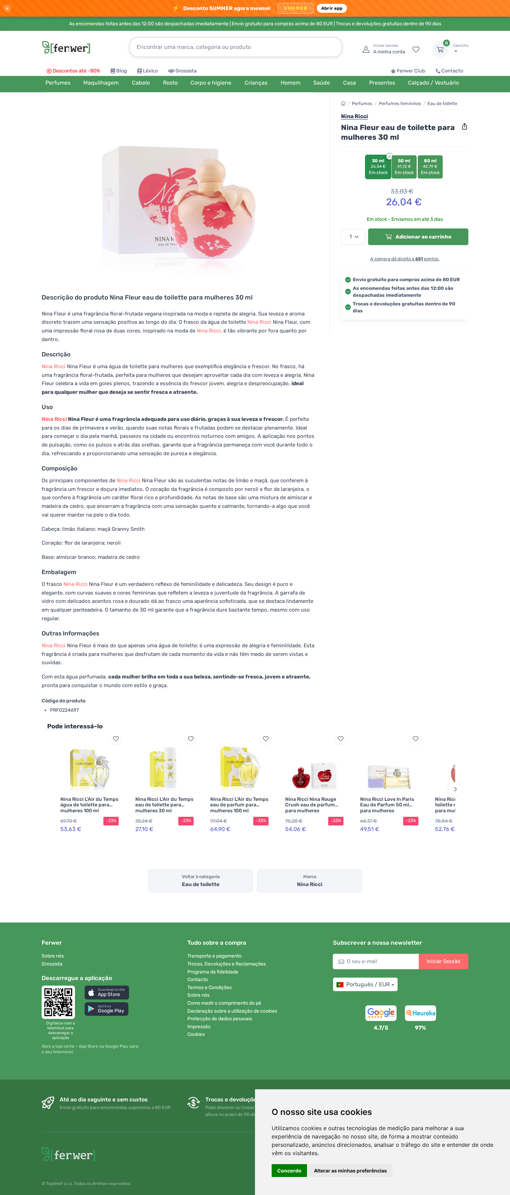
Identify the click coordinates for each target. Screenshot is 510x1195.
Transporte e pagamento (214, 956)
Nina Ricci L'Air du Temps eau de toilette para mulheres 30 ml (164, 805)
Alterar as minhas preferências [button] (350, 1171)
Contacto (452, 71)
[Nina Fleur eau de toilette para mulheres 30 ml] (178, 188)
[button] (107, 992)
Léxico (150, 71)
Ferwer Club (411, 71)
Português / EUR (368, 984)
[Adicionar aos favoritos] (116, 739)
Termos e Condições (209, 987)
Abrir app (331, 8)
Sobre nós (53, 956)
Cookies (196, 1034)
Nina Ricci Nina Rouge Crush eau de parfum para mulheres (310, 805)
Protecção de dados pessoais (219, 1019)
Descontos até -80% (76, 71)
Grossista (186, 71)
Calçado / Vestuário (433, 82)
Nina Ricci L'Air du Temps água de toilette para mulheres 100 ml (89, 805)
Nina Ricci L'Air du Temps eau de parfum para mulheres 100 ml (239, 805)
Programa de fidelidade (212, 972)
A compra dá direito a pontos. (405, 258)
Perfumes (362, 103)
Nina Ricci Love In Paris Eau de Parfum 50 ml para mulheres (387, 805)
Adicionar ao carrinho (422, 237)
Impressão (199, 1027)
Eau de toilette (442, 103)
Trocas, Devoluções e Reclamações (226, 964)
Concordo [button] (289, 1171)
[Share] (464, 126)
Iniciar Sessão (443, 961)
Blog (121, 71)
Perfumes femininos (400, 103)
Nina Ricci (259, 322)
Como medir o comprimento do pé (224, 1003)
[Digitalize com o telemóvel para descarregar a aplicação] (60, 1002)
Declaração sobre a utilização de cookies (232, 1011)
